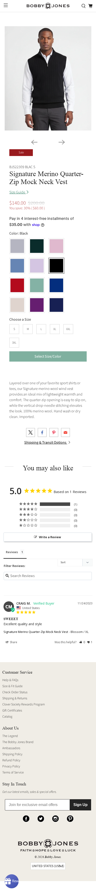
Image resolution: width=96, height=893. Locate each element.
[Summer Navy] (56, 305)
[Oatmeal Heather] (17, 305)
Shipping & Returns (14, 698)
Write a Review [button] (50, 537)
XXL (68, 329)
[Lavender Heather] (37, 266)
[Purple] (37, 305)
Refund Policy (11, 760)
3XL (14, 343)
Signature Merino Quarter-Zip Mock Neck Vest (35, 632)
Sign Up (80, 805)
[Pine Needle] (37, 246)
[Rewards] (12, 881)
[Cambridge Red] (17, 285)
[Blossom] (56, 246)
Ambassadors (11, 748)
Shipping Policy (12, 754)
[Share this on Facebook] (42, 432)
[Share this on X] (30, 432)
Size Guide (17, 192)
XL (54, 329)
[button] (82, 642)
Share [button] (13, 642)
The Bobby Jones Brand (18, 742)
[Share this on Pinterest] (53, 432)
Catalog (7, 716)
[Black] (56, 266)
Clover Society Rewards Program (23, 704)
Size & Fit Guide (12, 686)
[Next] (61, 142)
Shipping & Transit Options (45, 442)
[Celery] (37, 285)
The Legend (10, 736)
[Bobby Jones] (48, 6)
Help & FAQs (10, 680)
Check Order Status (14, 692)
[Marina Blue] (56, 285)
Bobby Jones (53, 857)
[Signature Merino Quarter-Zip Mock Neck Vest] (48, 78)
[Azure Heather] (17, 266)
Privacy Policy (11, 766)
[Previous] (34, 142)
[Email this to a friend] (65, 432)
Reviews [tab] (12, 552)
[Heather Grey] (17, 246)
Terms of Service (13, 772)
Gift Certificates (12, 710)
